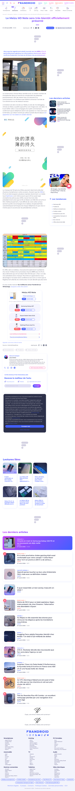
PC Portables (57, 738)
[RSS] (36, 735)
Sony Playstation (34, 748)
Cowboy (56, 769)
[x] (5, 368)
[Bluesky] (48, 735)
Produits (20, 350)
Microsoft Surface (58, 748)
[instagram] (11, 368)
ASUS (31, 740)
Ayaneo (31, 741)
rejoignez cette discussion (19, 286)
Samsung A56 (57, 204)
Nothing (56, 759)
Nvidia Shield (33, 746)
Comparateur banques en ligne (24, 782)
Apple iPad (32, 769)
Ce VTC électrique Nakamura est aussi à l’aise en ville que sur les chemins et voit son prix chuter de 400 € (35, 682)
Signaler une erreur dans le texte (12, 342)
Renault (7, 762)
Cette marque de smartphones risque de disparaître (63, 103)
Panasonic (32, 756)
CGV (66, 785)
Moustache (57, 773)
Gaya (55, 771)
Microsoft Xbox (33, 744)
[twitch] (8, 368)
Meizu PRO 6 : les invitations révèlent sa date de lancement (40, 502)
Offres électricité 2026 (59, 222)
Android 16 (70, 779)
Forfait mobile (69, 3)
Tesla (6, 763)
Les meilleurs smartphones (18, 334)
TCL (31, 762)
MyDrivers (9, 196)
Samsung (32, 759)
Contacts (31, 785)
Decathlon (57, 770)
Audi (6, 754)
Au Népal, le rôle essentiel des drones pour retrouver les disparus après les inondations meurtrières (35, 620)
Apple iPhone (8, 740)
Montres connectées (11, 767)
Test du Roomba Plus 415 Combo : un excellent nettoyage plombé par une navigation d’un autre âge (36, 698)
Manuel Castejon (14, 356)
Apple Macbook (58, 741)
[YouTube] (39, 735)
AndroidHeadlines (13, 345)
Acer (55, 740)
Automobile (8, 752)
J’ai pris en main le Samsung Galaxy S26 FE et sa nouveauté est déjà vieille (35, 542)
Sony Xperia (8, 748)
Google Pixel (8, 741)
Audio (55, 752)
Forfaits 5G (56, 206)
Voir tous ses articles (37, 367)
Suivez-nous (50, 28)
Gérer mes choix (25, 429)
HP (55, 746)
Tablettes (31, 767)
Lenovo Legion (33, 743)
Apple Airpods (58, 754)
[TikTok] (45, 735)
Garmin (7, 773)
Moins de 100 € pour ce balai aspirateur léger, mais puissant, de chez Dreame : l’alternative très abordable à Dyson (35, 604)
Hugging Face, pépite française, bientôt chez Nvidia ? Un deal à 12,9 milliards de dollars (35, 635)
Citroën (7, 756)
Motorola (7, 744)
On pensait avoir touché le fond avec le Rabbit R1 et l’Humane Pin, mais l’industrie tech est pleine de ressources (63, 111)
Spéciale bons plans (35, 381)
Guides (51, 3)
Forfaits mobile (57, 211)
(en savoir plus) (35, 412)
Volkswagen (8, 764)
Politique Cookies (41, 785)
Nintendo (32, 745)
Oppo (6, 745)
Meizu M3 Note (29, 292)
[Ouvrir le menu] (3, 3)
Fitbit (6, 771)
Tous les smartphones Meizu (18, 337)
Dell (55, 743)
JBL (55, 758)
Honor (56, 745)
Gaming (31, 738)
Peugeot (7, 760)
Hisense (32, 754)
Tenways (56, 775)
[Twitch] (42, 735)
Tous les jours (10, 381)
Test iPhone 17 (47, 779)
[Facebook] (33, 735)
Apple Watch (8, 770)
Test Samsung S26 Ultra (52, 782)
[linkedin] (14, 368)
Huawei (7, 743)
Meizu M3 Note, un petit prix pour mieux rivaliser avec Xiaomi (39, 479)
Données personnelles (55, 785)
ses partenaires (16, 418)
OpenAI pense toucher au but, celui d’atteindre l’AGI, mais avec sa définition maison (36, 573)
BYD (6, 755)
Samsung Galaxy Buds (60, 760)
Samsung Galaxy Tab (35, 774)
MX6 (38, 51)
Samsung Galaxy (9, 746)
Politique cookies (12, 423)
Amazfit (7, 769)
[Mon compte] (14, 3)
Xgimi (31, 763)
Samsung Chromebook (60, 749)
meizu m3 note (32, 350)
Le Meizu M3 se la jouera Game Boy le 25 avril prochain (24, 502)
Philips (31, 758)
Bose (55, 755)
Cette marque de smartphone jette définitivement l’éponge (63, 119)
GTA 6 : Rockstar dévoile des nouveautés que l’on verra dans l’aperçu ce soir (35, 651)
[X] (27, 735)
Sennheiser (57, 762)
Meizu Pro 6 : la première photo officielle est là (9, 502)
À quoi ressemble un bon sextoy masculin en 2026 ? (9, 479)
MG (6, 759)
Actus (40, 3)
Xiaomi (7, 749)
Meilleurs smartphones (59, 209)
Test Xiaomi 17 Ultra (59, 779)
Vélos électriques (59, 767)
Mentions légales (13, 785)
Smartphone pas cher (59, 213)
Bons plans (59, 3)
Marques (10, 14)
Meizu (15, 14)
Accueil (5, 14)
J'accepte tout (25, 426)
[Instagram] (30, 735)
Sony (31, 760)
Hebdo (21, 381)
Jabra (55, 756)
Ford (6, 758)
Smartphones (9, 350)
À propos (23, 785)
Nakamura (57, 774)
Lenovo (56, 744)
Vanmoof (56, 777)
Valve (31, 749)
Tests (45, 3)
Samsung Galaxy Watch (11, 775)
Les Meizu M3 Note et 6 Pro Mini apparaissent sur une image (25, 479)
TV (29, 752)
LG (30, 755)
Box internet (56, 219)
